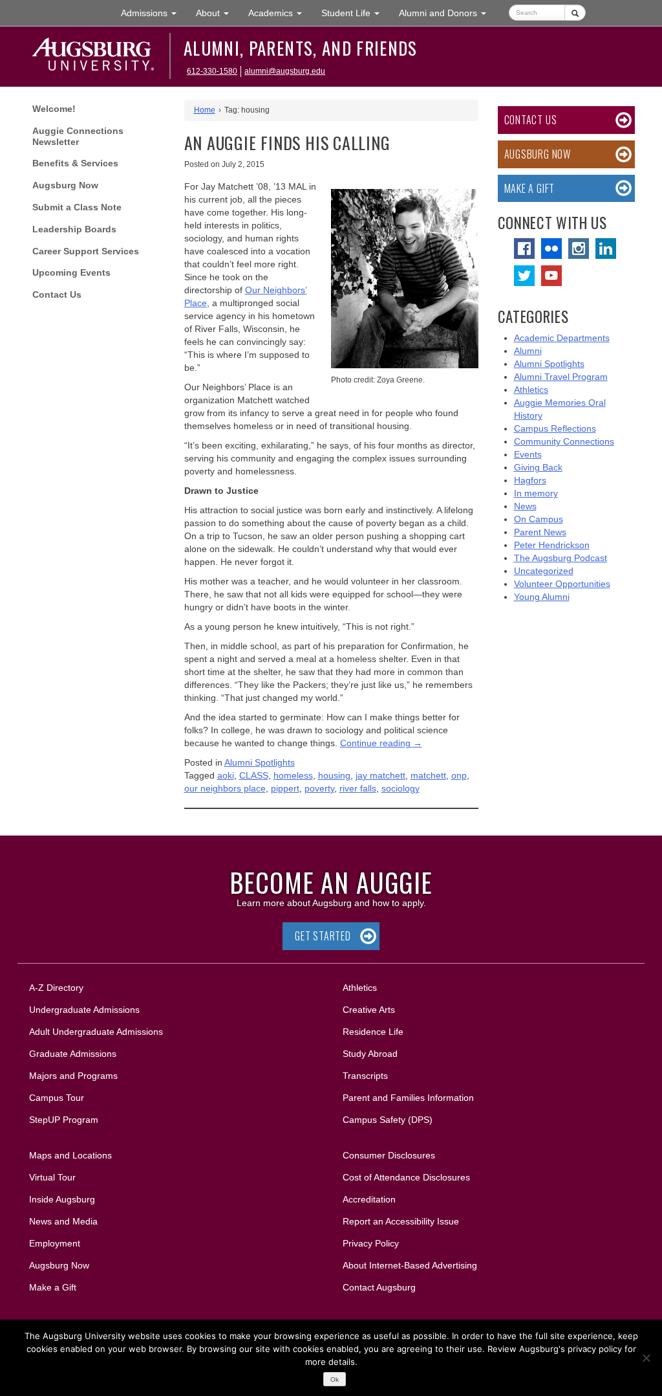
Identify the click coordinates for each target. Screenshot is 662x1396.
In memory (536, 493)
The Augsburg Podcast (560, 558)
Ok (334, 1379)
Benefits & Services (75, 163)
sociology (400, 788)
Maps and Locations (70, 1155)
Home (204, 110)
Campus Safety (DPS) (387, 1119)
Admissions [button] (153, 12)
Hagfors (530, 480)
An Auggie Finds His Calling (287, 142)
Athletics (531, 389)
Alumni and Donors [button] (447, 12)
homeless (293, 775)
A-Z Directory (56, 987)
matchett (428, 775)
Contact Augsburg (379, 1287)
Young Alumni (542, 597)
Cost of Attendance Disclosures (406, 1177)
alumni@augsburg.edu (284, 71)
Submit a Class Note (77, 207)
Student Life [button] (355, 12)
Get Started (323, 936)
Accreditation (369, 1199)
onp (459, 775)
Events (528, 454)
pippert (285, 788)
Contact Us (56, 294)
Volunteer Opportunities (562, 584)
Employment (54, 1243)
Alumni (528, 351)
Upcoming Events (71, 272)
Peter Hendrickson (552, 545)
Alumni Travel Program (561, 376)
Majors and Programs (73, 1075)
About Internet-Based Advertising (410, 1265)
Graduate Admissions (72, 1053)
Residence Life (373, 1031)
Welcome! (54, 109)
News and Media (63, 1221)
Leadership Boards (74, 229)
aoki (225, 775)
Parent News (540, 532)
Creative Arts (369, 1009)
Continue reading (381, 743)
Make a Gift (529, 188)
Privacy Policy (371, 1243)
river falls (357, 788)
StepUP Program (63, 1119)
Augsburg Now (65, 185)
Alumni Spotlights (259, 762)
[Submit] (575, 13)
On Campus (538, 519)
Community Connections (564, 441)
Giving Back (538, 467)
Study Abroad (370, 1053)
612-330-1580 (212, 71)
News (525, 506)
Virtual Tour (52, 1177)
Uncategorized (543, 571)
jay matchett (380, 775)
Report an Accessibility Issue (401, 1221)
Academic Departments (562, 338)
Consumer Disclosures (389, 1155)
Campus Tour (56, 1097)
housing (334, 775)
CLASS (253, 775)
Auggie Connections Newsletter (77, 136)
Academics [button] (280, 12)
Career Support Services (85, 251)
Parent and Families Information (408, 1097)
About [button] (217, 16)
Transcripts (365, 1075)
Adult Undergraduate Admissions (96, 1031)
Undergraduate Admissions (84, 1009)
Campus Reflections (555, 428)
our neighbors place (225, 788)
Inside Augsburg (62, 1199)
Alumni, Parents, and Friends (301, 48)
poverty (319, 788)
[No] (645, 1357)
